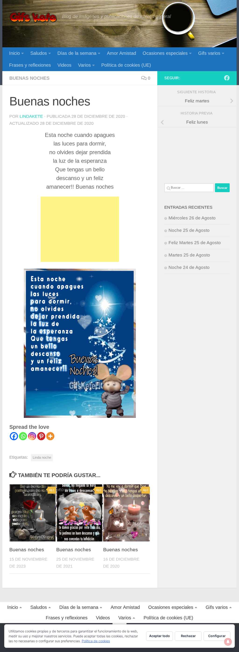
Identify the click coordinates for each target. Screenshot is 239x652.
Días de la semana (76, 53)
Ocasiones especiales (165, 53)
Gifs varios (209, 53)
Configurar (217, 636)
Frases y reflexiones (30, 65)
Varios (84, 65)
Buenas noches (29, 78)
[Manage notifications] (228, 641)
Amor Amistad (121, 53)
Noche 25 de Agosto (189, 230)
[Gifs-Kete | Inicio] (33, 17)
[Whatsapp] (23, 436)
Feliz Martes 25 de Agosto (195, 242)
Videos (64, 65)
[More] (50, 436)
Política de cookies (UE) (126, 65)
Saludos (38, 53)
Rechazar (188, 636)
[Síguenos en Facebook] (227, 78)
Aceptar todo (159, 636)
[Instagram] (32, 436)
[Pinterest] (41, 436)
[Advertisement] (80, 229)
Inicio (14, 53)
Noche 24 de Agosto (189, 267)
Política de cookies (96, 641)
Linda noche (42, 457)
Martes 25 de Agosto (189, 255)
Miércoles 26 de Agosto (192, 217)
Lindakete (31, 116)
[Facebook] (14, 436)
